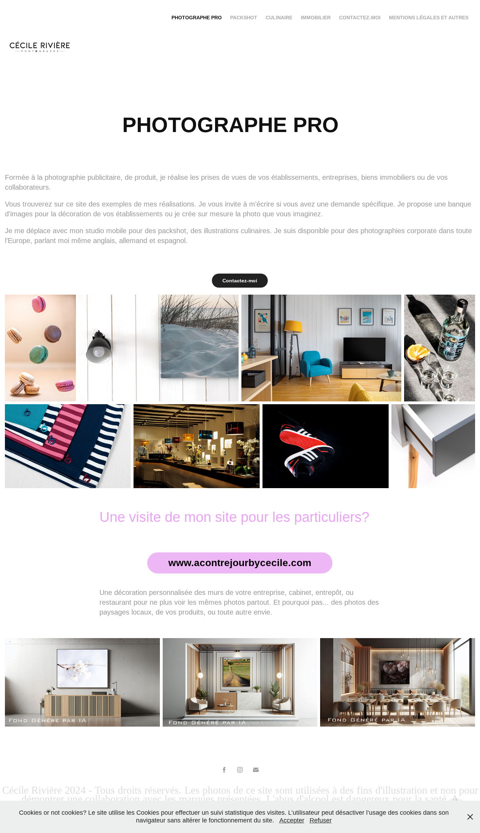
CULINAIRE (279, 17)
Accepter (291, 820)
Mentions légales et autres (428, 17)
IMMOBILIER (316, 17)
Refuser (321, 820)
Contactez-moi (360, 17)
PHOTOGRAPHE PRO (196, 17)
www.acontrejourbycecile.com (239, 562)
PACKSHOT (243, 17)
